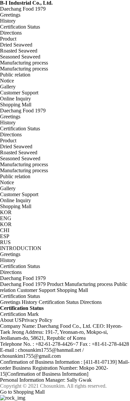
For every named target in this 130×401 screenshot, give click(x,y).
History (8, 122)
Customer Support (19, 92)
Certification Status (20, 128)
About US (11, 320)
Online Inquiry (15, 200)
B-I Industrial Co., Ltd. (26, 3)
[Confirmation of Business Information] (46, 374)
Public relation (15, 74)
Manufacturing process (24, 63)
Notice (7, 182)
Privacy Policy (37, 320)
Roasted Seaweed (18, 152)
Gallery (8, 188)
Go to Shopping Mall (22, 392)
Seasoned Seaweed (20, 158)
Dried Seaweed (16, 146)
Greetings (10, 116)
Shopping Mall (15, 104)
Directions (11, 134)
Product (8, 39)
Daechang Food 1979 (23, 9)
